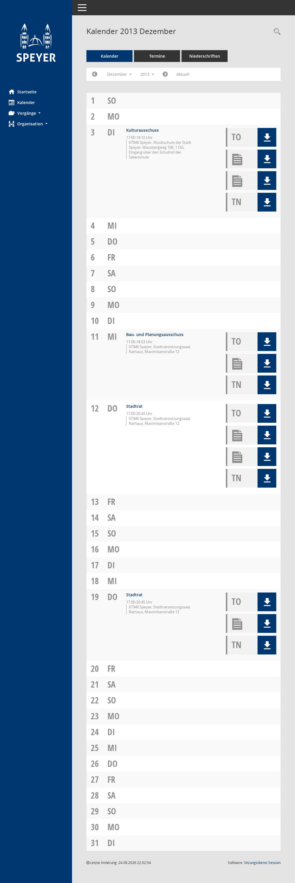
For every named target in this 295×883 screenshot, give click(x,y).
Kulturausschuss (142, 130)
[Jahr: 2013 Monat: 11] (94, 74)
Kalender (26, 102)
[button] (36, 113)
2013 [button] (145, 74)
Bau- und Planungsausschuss (155, 334)
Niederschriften (204, 56)
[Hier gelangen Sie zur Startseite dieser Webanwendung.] (36, 42)
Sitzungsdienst (262, 862)
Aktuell (183, 74)
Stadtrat (134, 406)
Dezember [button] (117, 74)
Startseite (27, 92)
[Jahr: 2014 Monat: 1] (165, 74)
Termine (157, 56)
